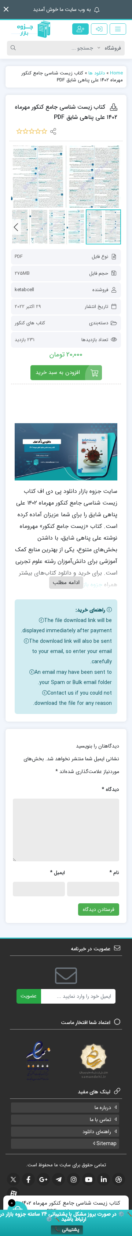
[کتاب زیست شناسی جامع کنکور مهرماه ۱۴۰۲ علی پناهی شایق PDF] (66, 177)
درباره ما (103, 1108)
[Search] (14, 48)
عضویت (29, 996)
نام (114, 873)
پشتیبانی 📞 (67, 1229)
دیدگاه (110, 789)
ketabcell (24, 290)
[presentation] (16, 227)
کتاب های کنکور (30, 323)
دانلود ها (96, 73)
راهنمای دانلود (96, 1132)
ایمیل (57, 873)
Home (116, 73)
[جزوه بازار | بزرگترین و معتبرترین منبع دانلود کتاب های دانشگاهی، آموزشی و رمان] (33, 29)
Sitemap (106, 1144)
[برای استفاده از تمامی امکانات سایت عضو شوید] (80, 29)
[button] (6, 9)
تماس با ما (100, 1120)
